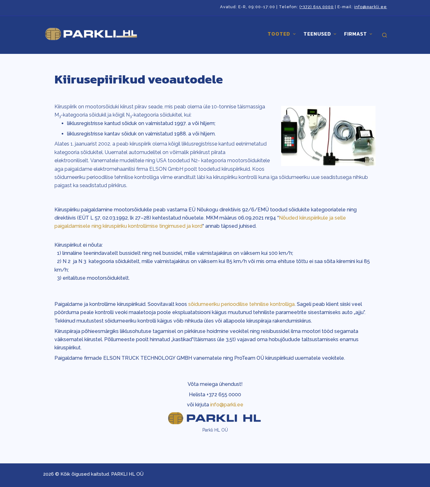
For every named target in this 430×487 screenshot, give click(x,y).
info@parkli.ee (370, 6)
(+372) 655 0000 (316, 6)
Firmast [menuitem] (355, 33)
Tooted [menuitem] (279, 33)
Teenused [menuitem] (317, 33)
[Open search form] (384, 35)
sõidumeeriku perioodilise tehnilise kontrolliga (241, 304)
